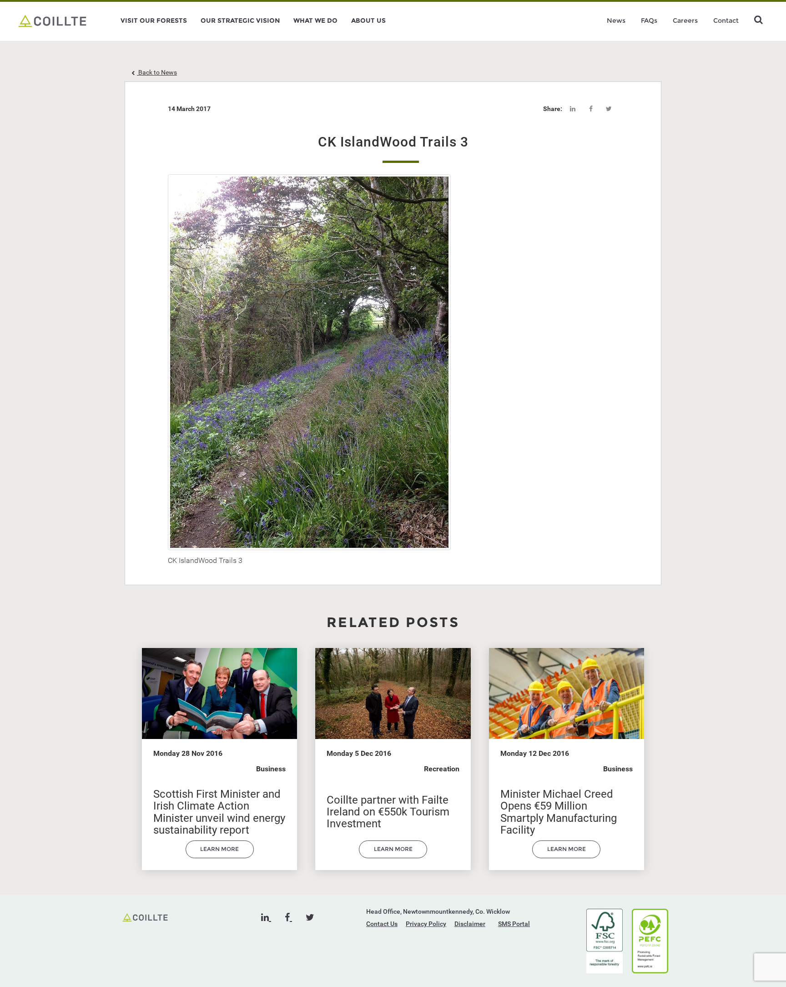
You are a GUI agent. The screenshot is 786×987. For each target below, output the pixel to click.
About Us (368, 20)
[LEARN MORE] (220, 856)
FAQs (649, 20)
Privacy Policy (426, 923)
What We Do (315, 20)
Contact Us (382, 923)
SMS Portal (514, 923)
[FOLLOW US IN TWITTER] (310, 917)
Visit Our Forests (154, 20)
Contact (726, 20)
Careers (685, 20)
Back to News (157, 72)
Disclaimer (469, 923)
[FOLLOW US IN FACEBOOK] (288, 917)
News (616, 20)
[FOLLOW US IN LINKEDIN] (266, 917)
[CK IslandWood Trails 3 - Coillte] (52, 20)
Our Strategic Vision (240, 20)
